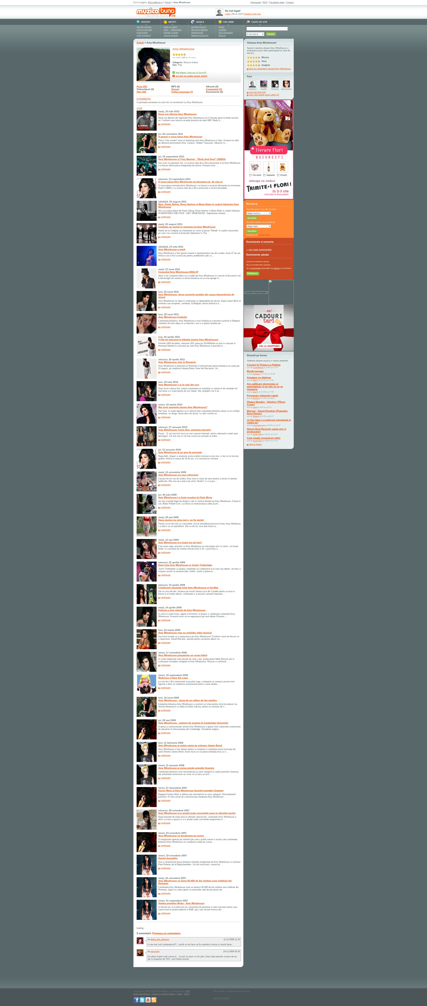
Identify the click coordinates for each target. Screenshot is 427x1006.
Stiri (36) (141, 92)
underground (197, 32)
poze (166, 30)
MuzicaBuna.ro (155, 2)
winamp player (264, 235)
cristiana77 (252, 89)
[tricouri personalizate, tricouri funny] (281, 304)
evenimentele (255, 268)
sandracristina (286, 89)
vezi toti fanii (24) (257, 92)
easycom (155, 951)
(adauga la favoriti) (191, 72)
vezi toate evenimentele (260, 249)
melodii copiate (171, 32)
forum (221, 27)
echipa (179, 994)
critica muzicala (144, 30)
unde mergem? (144, 35)
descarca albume (199, 30)
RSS (265, 2)
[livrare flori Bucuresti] (269, 199)
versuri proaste (171, 35)
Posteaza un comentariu (166, 933)
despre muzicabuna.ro (141, 994)
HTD (187, 991)
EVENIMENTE (144, 99)
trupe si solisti (170, 27)
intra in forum (255, 444)
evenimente (142, 32)
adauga (277, 268)
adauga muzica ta (199, 35)
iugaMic (264, 89)
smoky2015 (257, 434)
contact (186, 994)
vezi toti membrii (221, 998)
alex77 (255, 380)
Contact (290, 2)
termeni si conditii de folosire (163, 994)
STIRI (139, 108)
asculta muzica (198, 27)
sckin (255, 407)
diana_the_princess (160, 939)
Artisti (168, 2)
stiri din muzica (144, 27)
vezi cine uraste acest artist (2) (264, 95)
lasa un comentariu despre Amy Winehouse (270, 68)
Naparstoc (275, 89)
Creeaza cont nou (252, 14)
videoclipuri (176, 30)
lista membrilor (226, 32)
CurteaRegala (258, 367)
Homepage (256, 2)
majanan (256, 374)
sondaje (222, 30)
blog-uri (222, 35)
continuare (165, 124)
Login (227, 14)
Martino (256, 416)
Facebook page (276, 2)
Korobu (256, 398)
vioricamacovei (259, 425)
